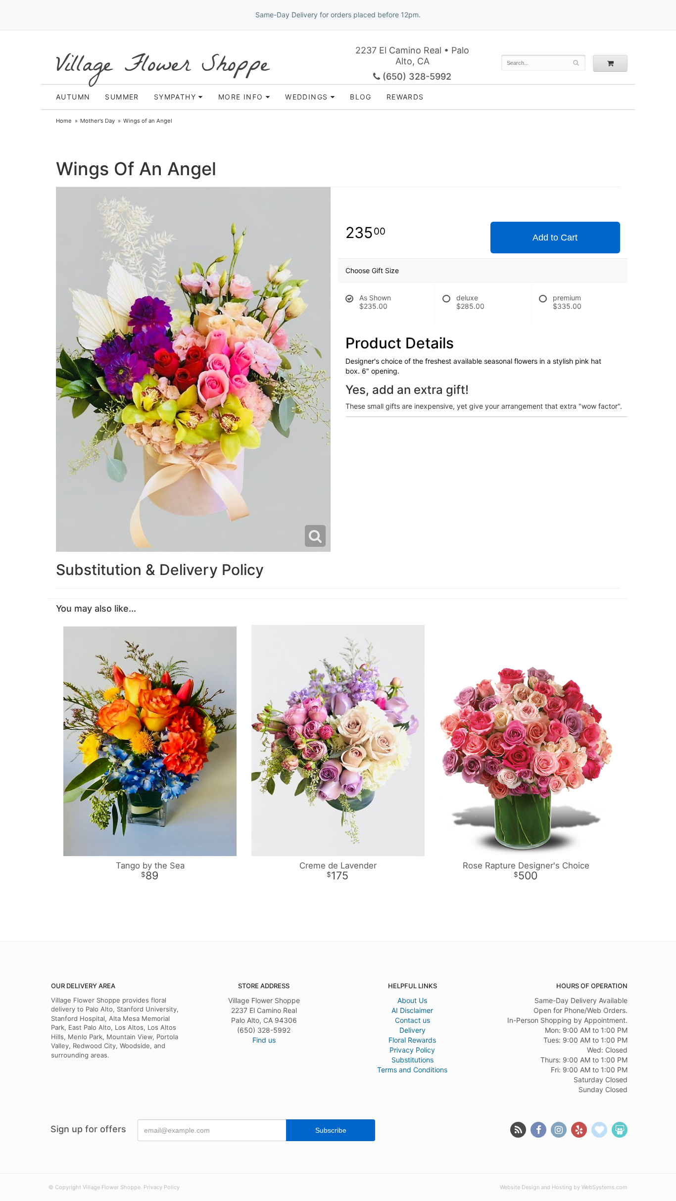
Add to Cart (555, 237)
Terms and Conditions (412, 1069)
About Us (412, 1000)
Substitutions (412, 1060)
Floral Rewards (412, 1040)
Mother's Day (97, 120)
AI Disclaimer (412, 1010)
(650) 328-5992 (415, 76)
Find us (264, 1040)
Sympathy (175, 97)
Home (64, 120)
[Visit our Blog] (518, 1130)
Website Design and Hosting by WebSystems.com (564, 1187)
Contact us (412, 1020)
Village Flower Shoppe (162, 66)
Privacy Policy (412, 1050)
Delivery (412, 1030)
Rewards (405, 97)
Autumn (73, 97)
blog (361, 97)
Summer (122, 97)
